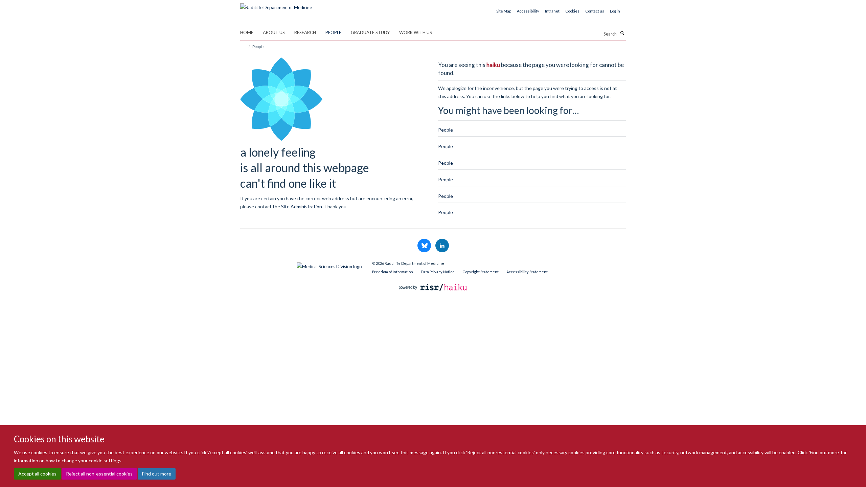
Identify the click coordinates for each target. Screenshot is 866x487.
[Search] (622, 33)
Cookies (572, 11)
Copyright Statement (480, 272)
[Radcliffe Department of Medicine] (276, 5)
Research (305, 32)
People (333, 32)
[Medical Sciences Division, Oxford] (301, 265)
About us (274, 32)
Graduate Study (370, 32)
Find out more (156, 474)
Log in (615, 11)
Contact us (594, 11)
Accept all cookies (37, 474)
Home (246, 32)
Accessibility (528, 11)
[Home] (246, 46)
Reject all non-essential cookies (99, 474)
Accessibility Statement (527, 272)
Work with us (415, 32)
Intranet (552, 11)
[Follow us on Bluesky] (424, 246)
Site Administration (301, 206)
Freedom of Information (392, 272)
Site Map (503, 11)
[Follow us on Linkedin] (442, 246)
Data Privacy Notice (438, 272)
